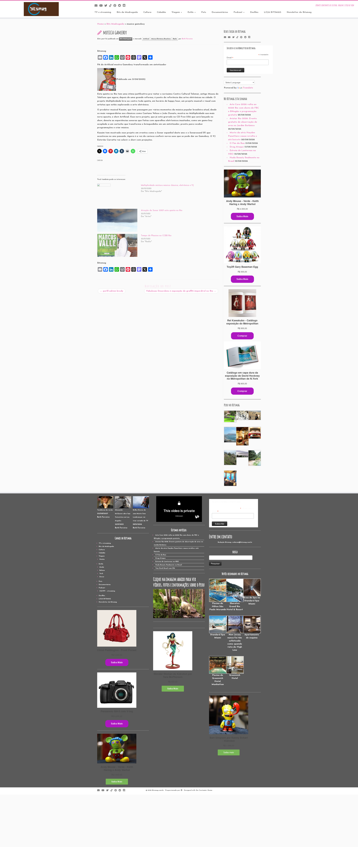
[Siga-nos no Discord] (125, 5)
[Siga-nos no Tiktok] (111, 5)
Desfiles (254, 12)
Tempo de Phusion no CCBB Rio (156, 236)
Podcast (238, 12)
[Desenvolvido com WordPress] (181, 790)
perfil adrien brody (111, 291)
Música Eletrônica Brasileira (160, 39)
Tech (101, 573)
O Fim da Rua (237, 143)
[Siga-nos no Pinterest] (115, 5)
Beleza (102, 570)
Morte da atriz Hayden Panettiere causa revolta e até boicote (242, 136)
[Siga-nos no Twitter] (106, 5)
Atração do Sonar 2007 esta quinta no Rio (161, 210)
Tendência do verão (105, 510)
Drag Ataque (237, 147)
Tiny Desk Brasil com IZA (165, 568)
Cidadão (161, 12)
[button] (230, 416)
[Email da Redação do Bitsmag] (97, 5)
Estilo (191, 12)
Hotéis (102, 559)
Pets (203, 12)
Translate (248, 88)
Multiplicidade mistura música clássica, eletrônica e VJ (167, 185)
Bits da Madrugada (127, 12)
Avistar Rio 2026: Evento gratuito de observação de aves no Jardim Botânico (242, 122)
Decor (101, 577)
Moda (101, 567)
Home (100, 24)
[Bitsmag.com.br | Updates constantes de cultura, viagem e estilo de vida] (41, 9)
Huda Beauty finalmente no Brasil (168, 565)
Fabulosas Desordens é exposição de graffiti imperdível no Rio (181, 291)
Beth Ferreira (187, 39)
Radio (175, 39)
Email (230, 57)
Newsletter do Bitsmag (299, 12)
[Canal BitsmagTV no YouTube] (101, 5)
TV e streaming (103, 12)
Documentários (220, 12)
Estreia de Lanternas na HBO (167, 561)
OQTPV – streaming (107, 591)
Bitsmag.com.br (158, 790)
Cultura (147, 12)
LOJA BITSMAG (272, 12)
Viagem (176, 12)
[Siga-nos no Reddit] (120, 5)
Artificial (146, 39)
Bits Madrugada (115, 24)
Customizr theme (205, 790)
